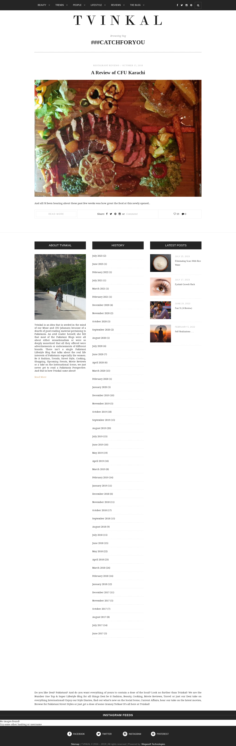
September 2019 (101, 419)
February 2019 (100, 477)
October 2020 (99, 321)
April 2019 (98, 461)
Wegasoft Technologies (153, 744)
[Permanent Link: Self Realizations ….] (160, 341)
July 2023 (97, 255)
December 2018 (100, 493)
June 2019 (97, 444)
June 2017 (97, 633)
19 (177, 213)
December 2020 (100, 305)
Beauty (42, 5)
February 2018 (100, 575)
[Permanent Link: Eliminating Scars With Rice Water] (160, 271)
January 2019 (99, 485)
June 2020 (97, 354)
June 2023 (97, 263)
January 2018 (99, 584)
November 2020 (101, 313)
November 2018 (101, 502)
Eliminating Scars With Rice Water (188, 263)
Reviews (116, 5)
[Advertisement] (118, 664)
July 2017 (97, 625)
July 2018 (97, 534)
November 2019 (101, 403)
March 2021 (98, 288)
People (77, 5)
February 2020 (100, 378)
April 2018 (98, 559)
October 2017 (99, 608)
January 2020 (99, 387)
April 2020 (98, 362)
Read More (56, 214)
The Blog (135, 5)
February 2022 (100, 272)
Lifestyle (97, 5)
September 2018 (101, 518)
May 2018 (97, 551)
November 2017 (101, 600)
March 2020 (98, 370)
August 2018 (99, 526)
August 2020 (99, 337)
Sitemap (75, 744)
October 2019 (99, 411)
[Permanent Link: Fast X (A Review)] (160, 318)
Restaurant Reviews (106, 65)
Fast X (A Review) (183, 308)
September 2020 (101, 329)
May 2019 (97, 452)
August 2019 (99, 428)
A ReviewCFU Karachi (118, 72)
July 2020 (97, 346)
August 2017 (99, 617)
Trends (60, 5)
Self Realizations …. (184, 331)
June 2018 (97, 543)
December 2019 (100, 395)
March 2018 (98, 567)
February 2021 (100, 296)
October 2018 (99, 510)
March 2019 (98, 469)
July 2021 (97, 280)
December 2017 (100, 592)
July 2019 (97, 436)
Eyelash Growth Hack (185, 284)
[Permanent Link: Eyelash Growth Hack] (160, 294)
